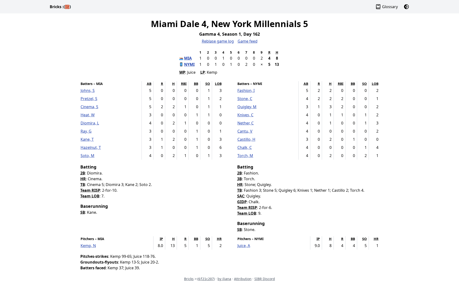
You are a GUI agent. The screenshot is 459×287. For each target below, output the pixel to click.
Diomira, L (90, 123)
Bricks (60, 6)
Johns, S (88, 90)
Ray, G (86, 131)
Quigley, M (247, 106)
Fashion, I (246, 90)
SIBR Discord (264, 278)
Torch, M (245, 155)
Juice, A (243, 245)
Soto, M (87, 155)
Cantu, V (244, 131)
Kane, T (87, 139)
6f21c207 (206, 279)
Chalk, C (244, 147)
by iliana (224, 278)
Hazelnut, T (91, 147)
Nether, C (245, 123)
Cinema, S (89, 106)
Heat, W (88, 115)
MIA (188, 58)
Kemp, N (88, 245)
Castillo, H (246, 139)
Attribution (242, 278)
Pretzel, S (89, 98)
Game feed (247, 41)
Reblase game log (218, 41)
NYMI (189, 64)
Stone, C (244, 98)
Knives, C (245, 115)
